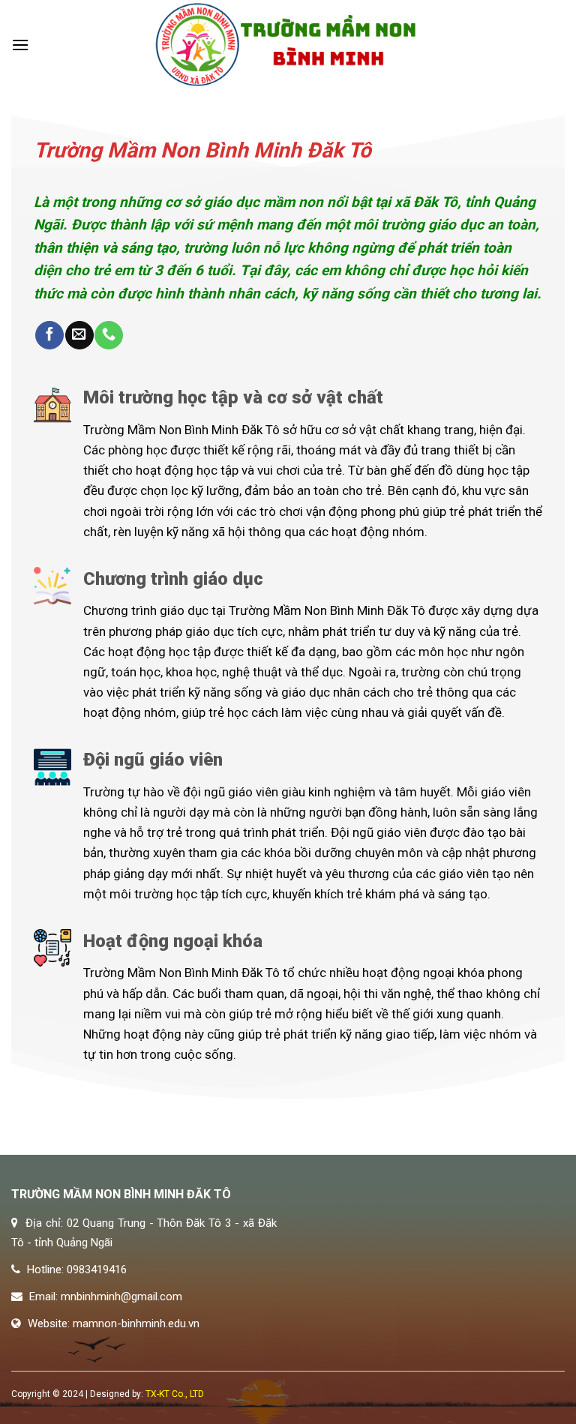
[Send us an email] (79, 335)
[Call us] (108, 335)
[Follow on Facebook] (49, 335)
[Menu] (20, 44)
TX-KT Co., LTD (175, 1394)
